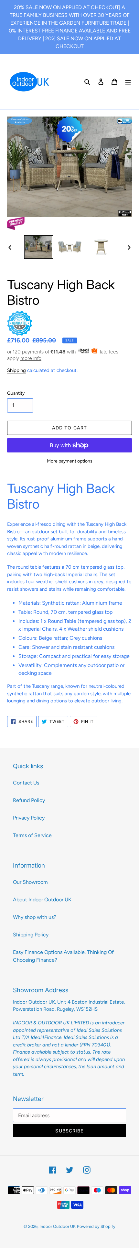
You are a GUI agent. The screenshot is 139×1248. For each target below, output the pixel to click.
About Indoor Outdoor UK (42, 899)
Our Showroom (30, 882)
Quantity (16, 393)
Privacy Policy (29, 818)
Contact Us (26, 783)
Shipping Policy (30, 935)
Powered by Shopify (96, 1226)
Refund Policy (29, 800)
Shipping (16, 370)
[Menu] (128, 81)
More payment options (69, 461)
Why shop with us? (34, 917)
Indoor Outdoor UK (57, 1226)
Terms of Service (32, 835)
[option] (38, 247)
